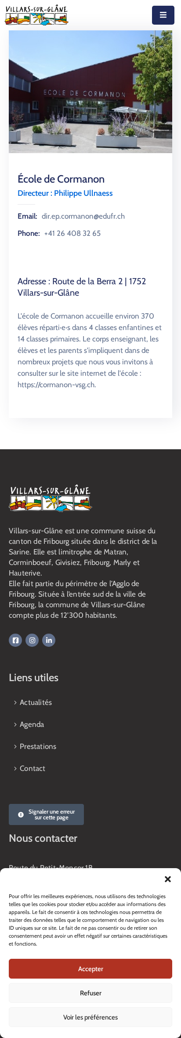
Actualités (36, 702)
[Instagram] (32, 640)
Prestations (38, 746)
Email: (27, 216)
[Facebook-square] (15, 640)
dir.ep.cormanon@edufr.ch (83, 216)
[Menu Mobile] (163, 15)
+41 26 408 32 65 (72, 233)
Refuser (90, 993)
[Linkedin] (48, 640)
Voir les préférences (90, 1017)
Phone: (29, 233)
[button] (167, 879)
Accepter (90, 969)
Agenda (32, 724)
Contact (32, 768)
